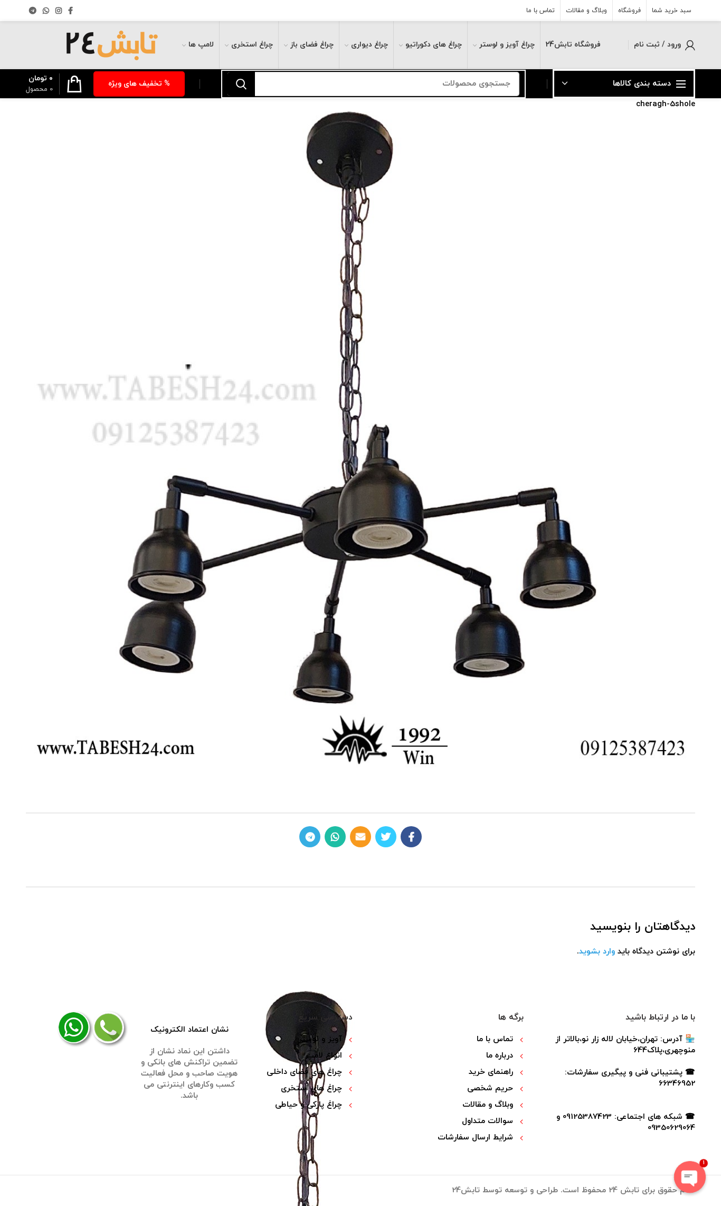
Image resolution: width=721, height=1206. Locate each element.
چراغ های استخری (311, 1088)
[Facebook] (70, 10)
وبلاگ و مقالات (487, 1104)
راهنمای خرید (491, 1072)
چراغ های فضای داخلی (304, 1072)
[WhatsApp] (46, 10)
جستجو (241, 84)
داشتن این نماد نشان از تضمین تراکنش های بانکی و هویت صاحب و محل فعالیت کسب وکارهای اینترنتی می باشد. (189, 1062)
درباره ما (499, 1055)
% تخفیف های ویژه (139, 84)
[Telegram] (33, 10)
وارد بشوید (597, 951)
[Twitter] (385, 836)
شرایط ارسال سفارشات (475, 1137)
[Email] (360, 836)
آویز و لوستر (320, 1039)
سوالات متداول (487, 1121)
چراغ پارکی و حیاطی (308, 1104)
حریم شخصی (490, 1088)
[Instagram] (58, 10)
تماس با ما (495, 1039)
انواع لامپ (324, 1055)
